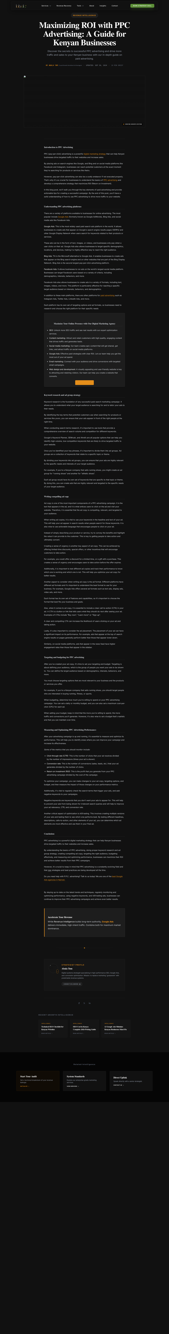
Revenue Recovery (64, 6)
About (91, 6)
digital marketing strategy (95, 154)
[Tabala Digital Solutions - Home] (21, 6)
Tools (79, 6)
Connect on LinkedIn (71, 984)
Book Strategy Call (142, 6)
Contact (115, 6)
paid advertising (108, 295)
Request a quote (84, 382)
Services (45, 6)
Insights (103, 6)
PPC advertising (110, 180)
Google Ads (63, 217)
